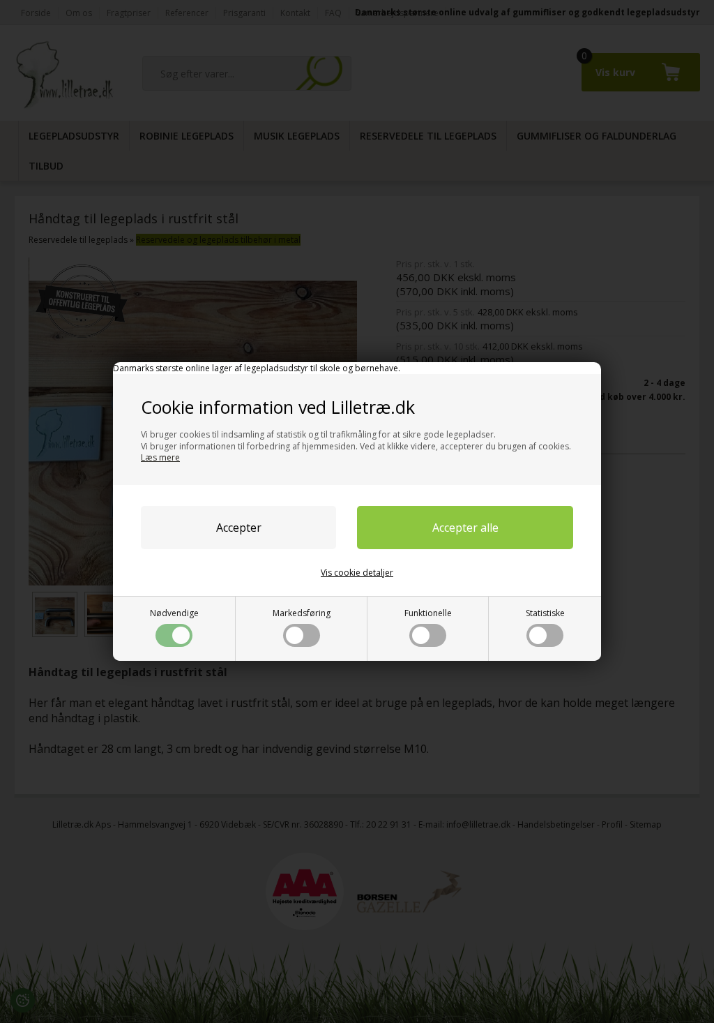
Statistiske (545, 613)
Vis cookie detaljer (357, 572)
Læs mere (160, 457)
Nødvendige (174, 613)
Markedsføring (302, 613)
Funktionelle (428, 613)
